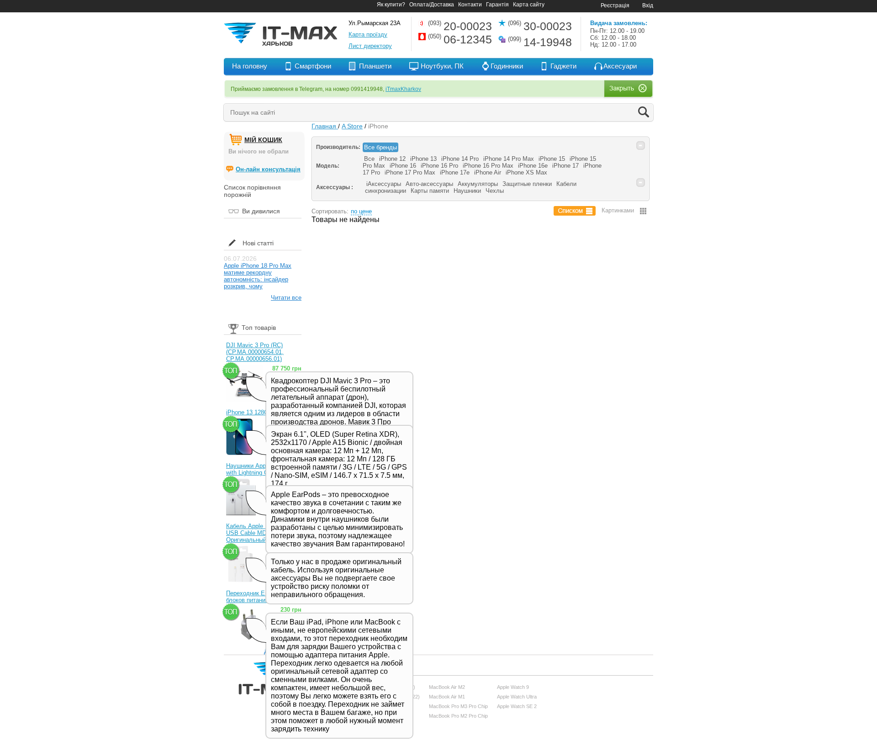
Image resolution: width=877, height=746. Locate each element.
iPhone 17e (455, 172)
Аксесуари (620, 66)
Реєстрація (615, 5)
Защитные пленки (527, 183)
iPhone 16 (403, 165)
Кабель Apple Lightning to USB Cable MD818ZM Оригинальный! (261, 533)
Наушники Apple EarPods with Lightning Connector (260, 469)
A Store (352, 126)
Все (369, 158)
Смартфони (313, 66)
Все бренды (380, 147)
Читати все (286, 297)
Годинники (507, 66)
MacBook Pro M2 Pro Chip (458, 716)
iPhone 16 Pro (439, 165)
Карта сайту (528, 4)
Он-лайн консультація (268, 169)
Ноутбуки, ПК (442, 66)
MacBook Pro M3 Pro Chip (458, 706)
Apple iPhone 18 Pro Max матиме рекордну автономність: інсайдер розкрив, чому (257, 276)
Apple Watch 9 (513, 687)
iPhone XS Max (526, 172)
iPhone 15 (552, 158)
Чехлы (495, 190)
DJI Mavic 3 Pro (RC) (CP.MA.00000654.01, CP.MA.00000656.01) (255, 352)
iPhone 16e (533, 165)
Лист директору (370, 45)
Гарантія (497, 4)
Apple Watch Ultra (517, 696)
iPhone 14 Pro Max (508, 158)
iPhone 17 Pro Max (410, 172)
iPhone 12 (392, 158)
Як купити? (391, 4)
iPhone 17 (565, 165)
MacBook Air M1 (447, 696)
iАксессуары (383, 183)
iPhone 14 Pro (460, 158)
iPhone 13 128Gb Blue (255, 412)
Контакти (470, 4)
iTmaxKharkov (403, 89)
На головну (249, 66)
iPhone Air (487, 172)
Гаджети (563, 66)
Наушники (467, 190)
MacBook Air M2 (447, 687)
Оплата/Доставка (431, 4)
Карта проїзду (368, 34)
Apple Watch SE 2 (517, 706)
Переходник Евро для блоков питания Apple (256, 596)
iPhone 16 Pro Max (488, 165)
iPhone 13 (423, 158)
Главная (325, 126)
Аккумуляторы (478, 183)
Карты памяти (430, 190)
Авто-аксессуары (429, 183)
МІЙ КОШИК (263, 139)
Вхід (647, 5)
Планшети (375, 66)
